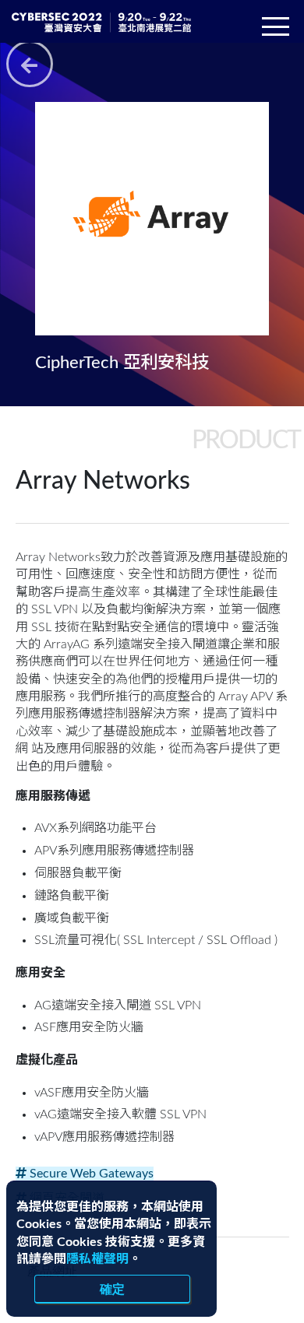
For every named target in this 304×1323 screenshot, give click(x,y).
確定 (112, 1288)
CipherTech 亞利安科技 (122, 362)
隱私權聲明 (97, 1259)
